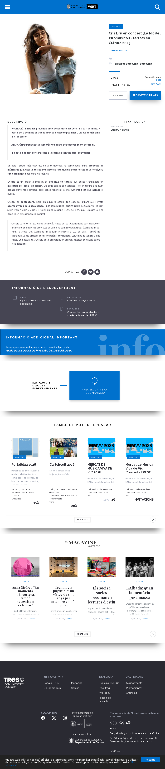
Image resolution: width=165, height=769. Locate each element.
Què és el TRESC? (109, 683)
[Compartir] (97, 272)
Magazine (76, 683)
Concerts (116, 27)
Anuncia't (131, 692)
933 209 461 (121, 722)
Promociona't (133, 688)
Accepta (150, 759)
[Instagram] (65, 717)
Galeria (75, 688)
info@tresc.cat (117, 751)
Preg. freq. (104, 688)
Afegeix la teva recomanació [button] (94, 391)
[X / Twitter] (54, 717)
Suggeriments (134, 683)
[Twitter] (91, 272)
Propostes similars (145, 95)
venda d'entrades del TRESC (56, 350)
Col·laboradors (52, 688)
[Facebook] (84, 272)
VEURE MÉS (82, 520)
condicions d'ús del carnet (21, 350)
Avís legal (104, 692)
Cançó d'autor (119, 50)
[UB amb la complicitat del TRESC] (82, 7)
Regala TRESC (52, 683)
